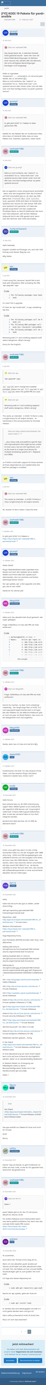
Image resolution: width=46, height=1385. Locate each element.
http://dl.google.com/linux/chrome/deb (23, 979)
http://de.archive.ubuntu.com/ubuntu (22, 986)
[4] (7, 327)
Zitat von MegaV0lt (15, 689)
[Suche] (30, 3)
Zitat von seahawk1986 (17, 47)
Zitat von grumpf (15, 167)
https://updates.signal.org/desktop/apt (23, 993)
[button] (40, 633)
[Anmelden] (36, 3)
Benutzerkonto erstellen (30, 1360)
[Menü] (42, 3)
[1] (7, 295)
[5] (7, 329)
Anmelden (10, 1360)
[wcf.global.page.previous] (17, 1332)
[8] (7, 654)
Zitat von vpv (13, 373)
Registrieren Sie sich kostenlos (29, 1352)
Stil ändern (40, 1372)
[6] (7, 332)
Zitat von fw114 (14, 1198)
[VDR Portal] (6, 3)
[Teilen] (42, 24)
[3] (7, 324)
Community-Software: (23, 1381)
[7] (7, 652)
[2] (7, 297)
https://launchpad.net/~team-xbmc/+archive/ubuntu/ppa (15, 1227)
